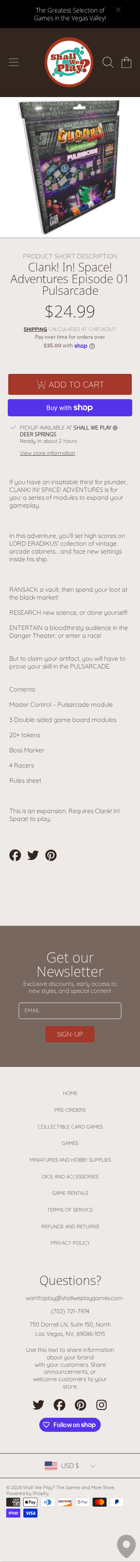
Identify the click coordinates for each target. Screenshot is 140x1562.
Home (70, 1093)
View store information (47, 453)
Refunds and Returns (70, 1226)
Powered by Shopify (27, 1493)
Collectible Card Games (70, 1126)
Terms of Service (70, 1209)
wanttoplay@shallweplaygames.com (74, 1298)
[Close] (118, 9)
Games (70, 1143)
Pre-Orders (70, 1110)
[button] (13, 62)
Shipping (35, 329)
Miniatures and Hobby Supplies (70, 1160)
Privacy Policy (70, 1243)
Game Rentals (70, 1193)
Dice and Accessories (70, 1176)
